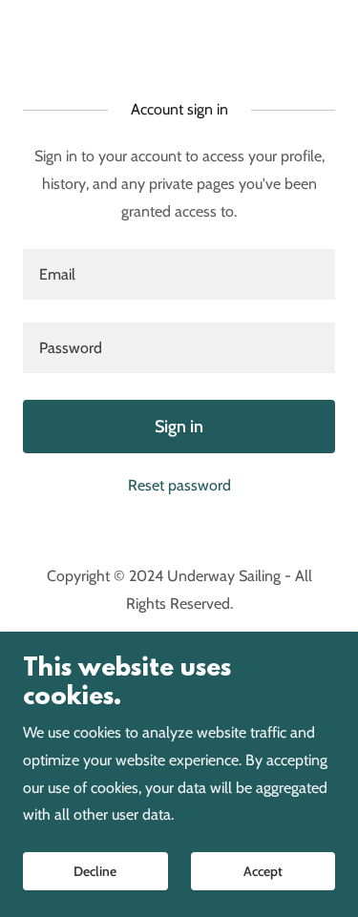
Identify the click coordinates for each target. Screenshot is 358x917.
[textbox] (179, 274)
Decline (95, 871)
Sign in (179, 426)
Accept (263, 871)
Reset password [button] (179, 485)
